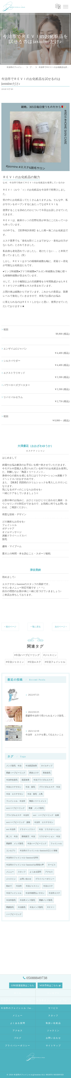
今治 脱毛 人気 (35, 794)
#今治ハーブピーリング (27, 655)
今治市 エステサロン (43, 822)
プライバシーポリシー (44, 879)
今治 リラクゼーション (49, 829)
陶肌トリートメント (37, 801)
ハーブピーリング (13, 914)
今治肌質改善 (31, 766)
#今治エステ (34, 662)
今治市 (19, 886)
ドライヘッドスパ (27, 829)
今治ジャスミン (32, 886)
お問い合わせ (25, 879)
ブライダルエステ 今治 (49, 787)
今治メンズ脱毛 (36, 907)
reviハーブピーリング (15, 808)
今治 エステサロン (14, 794)
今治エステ (48, 886)
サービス (51, 865)
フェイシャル (56, 843)
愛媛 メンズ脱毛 (36, 808)
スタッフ (22, 872)
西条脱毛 (46, 773)
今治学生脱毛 (12, 780)
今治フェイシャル (13, 893)
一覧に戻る (35, 626)
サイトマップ (53, 1045)
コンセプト (11, 851)
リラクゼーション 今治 (49, 836)
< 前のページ (10, 626)
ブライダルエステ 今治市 (17, 815)
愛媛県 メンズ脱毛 (14, 843)
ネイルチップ (46, 766)
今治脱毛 (22, 907)
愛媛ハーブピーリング (15, 773)
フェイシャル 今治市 (15, 801)
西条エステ (34, 773)
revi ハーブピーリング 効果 (46, 815)
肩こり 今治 (12, 836)
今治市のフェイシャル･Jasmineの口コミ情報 (38, 851)
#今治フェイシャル (55, 662)
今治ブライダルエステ (42, 780)
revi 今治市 (11, 829)
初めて (9, 886)
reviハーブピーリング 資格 (18, 822)
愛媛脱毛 (10, 907)
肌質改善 (25, 780)
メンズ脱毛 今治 (13, 766)
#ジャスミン (50, 655)
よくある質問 (35, 872)
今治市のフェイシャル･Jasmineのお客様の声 (25, 865)
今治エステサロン (13, 787)
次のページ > (61, 626)
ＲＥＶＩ (51, 907)
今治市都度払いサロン (35, 893)
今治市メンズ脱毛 (27, 900)
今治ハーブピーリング (36, 843)
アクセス (49, 872)
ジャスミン (11, 879)
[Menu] (65, 6)
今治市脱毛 (11, 900)
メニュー (10, 872)
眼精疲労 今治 (28, 836)
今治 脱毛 (30, 787)
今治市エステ (54, 893)
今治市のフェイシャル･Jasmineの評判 (22, 858)
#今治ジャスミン (15, 662)
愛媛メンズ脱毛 (45, 900)
